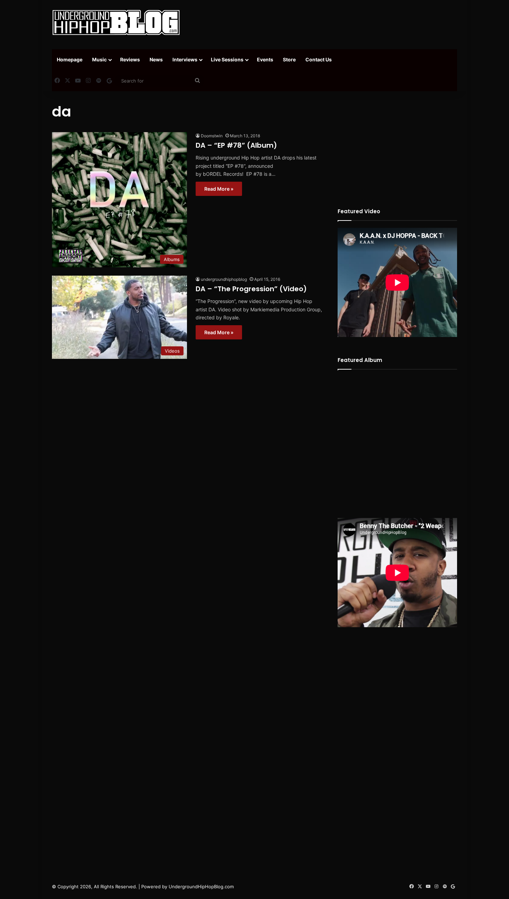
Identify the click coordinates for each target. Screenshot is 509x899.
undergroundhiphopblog (224, 279)
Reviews (130, 59)
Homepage (69, 59)
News (156, 59)
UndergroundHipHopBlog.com (201, 886)
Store (289, 59)
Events (265, 59)
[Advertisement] (324, 22)
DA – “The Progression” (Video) (251, 289)
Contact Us (318, 59)
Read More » (218, 189)
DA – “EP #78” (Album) (236, 145)
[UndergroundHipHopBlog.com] (116, 22)
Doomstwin (212, 135)
